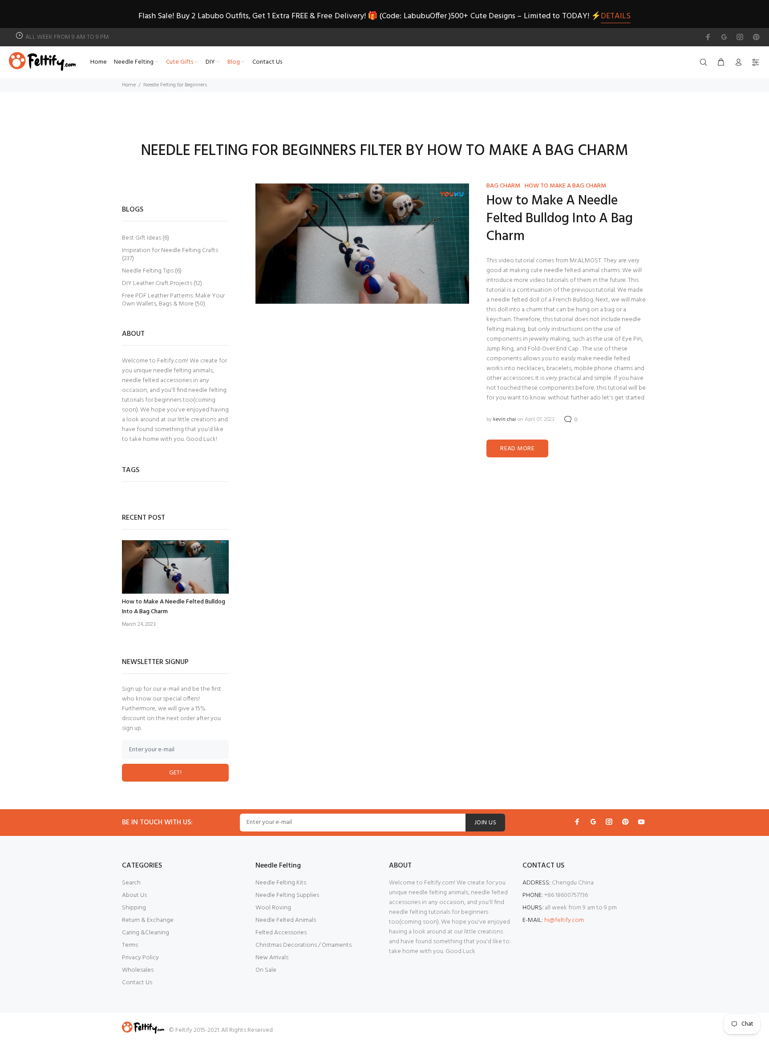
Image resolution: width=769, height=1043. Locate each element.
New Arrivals (271, 958)
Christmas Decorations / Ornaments (303, 945)
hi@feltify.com (564, 920)
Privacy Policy (140, 958)
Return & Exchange (148, 920)
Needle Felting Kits (280, 883)
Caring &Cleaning (145, 933)
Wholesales (138, 970)
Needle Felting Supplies (287, 895)
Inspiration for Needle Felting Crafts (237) (170, 254)
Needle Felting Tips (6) (152, 271)
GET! (175, 773)
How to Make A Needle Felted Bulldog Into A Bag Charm (559, 218)
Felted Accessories (281, 933)
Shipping (134, 908)
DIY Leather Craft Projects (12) (162, 283)
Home (129, 85)
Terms (130, 945)
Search (131, 883)
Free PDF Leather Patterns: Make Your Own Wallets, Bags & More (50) (173, 299)
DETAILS (616, 16)
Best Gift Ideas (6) (145, 238)
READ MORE (517, 449)
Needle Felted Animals (285, 920)
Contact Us (137, 983)
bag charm (503, 186)
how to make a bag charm (565, 186)
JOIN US (485, 823)
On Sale (265, 970)
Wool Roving (273, 908)
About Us (134, 895)
